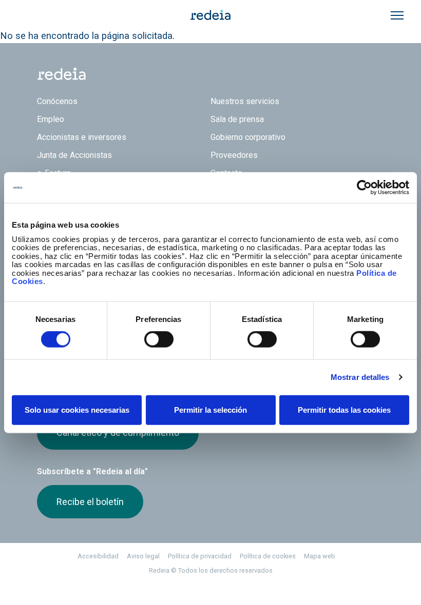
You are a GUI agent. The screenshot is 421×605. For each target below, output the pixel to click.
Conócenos (57, 101)
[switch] (159, 339)
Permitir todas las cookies (344, 409)
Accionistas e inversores (81, 137)
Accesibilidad (98, 556)
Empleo (50, 119)
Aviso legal (143, 556)
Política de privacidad (200, 556)
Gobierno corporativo (247, 137)
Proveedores (234, 155)
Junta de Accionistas (74, 155)
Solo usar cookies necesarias (77, 409)
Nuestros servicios (244, 101)
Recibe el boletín (90, 501)
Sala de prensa (237, 119)
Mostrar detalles (360, 377)
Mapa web (319, 556)
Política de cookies (268, 556)
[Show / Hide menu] (397, 15)
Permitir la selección (210, 409)
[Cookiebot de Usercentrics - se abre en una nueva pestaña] (364, 187)
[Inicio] (210, 14)
